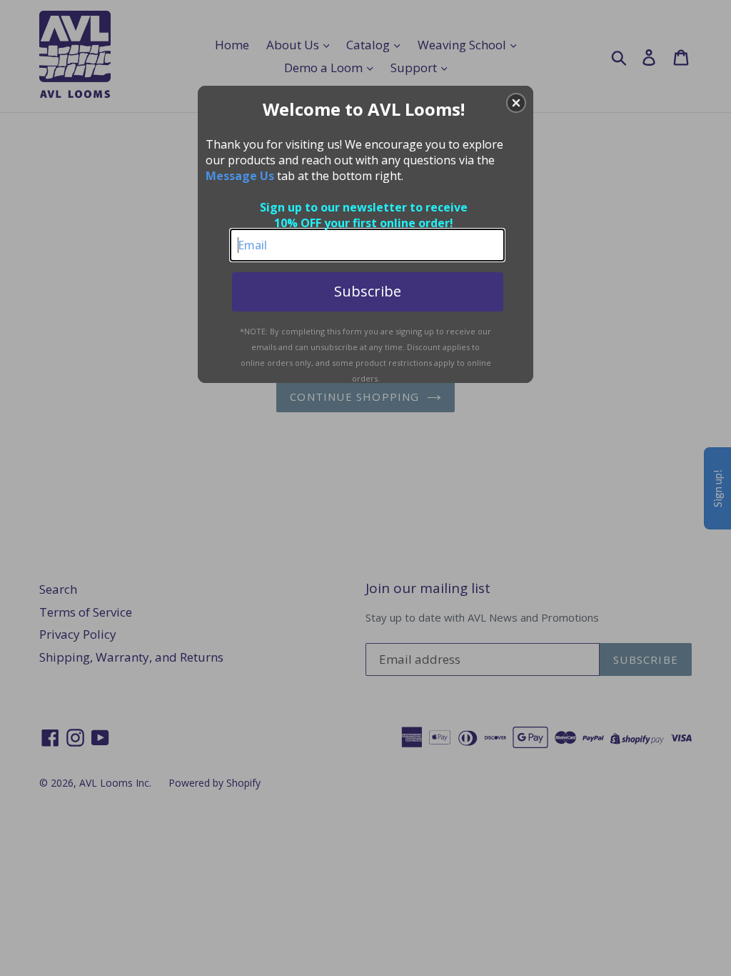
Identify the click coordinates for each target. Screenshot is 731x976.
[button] (516, 102)
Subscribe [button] (367, 291)
